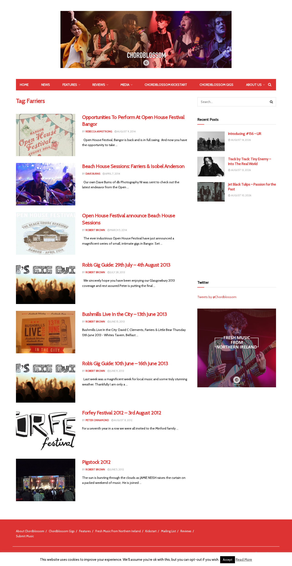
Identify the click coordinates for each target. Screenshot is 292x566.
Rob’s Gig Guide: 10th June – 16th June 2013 (125, 363)
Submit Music (25, 536)
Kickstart (150, 531)
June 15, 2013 (117, 321)
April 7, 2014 (112, 173)
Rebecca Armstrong (99, 131)
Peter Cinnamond (97, 420)
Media (124, 85)
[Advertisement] (237, 239)
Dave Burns (93, 173)
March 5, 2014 (118, 230)
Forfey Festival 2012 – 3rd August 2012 (121, 413)
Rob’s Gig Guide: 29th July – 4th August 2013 (126, 265)
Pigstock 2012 (96, 462)
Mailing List (168, 531)
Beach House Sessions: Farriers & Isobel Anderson (133, 166)
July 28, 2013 (117, 272)
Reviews (98, 85)
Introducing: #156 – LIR (244, 134)
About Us (254, 85)
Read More (244, 560)
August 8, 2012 (122, 420)
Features (70, 85)
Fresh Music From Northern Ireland (118, 531)
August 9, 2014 (126, 131)
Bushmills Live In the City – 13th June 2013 (124, 314)
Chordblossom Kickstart (166, 85)
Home (24, 85)
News (45, 85)
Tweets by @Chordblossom (216, 297)
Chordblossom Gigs (216, 85)
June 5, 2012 (117, 469)
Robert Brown (95, 230)
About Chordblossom (30, 531)
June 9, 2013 (117, 370)
